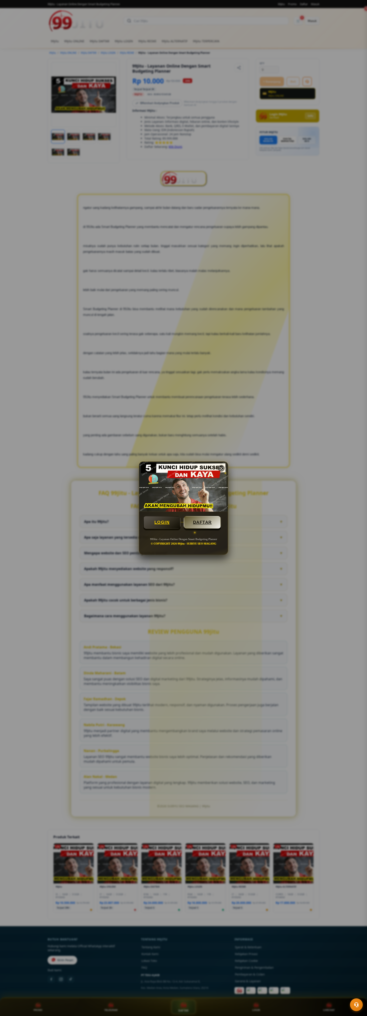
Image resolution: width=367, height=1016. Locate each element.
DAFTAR (202, 522)
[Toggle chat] (356, 1004)
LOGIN (162, 522)
